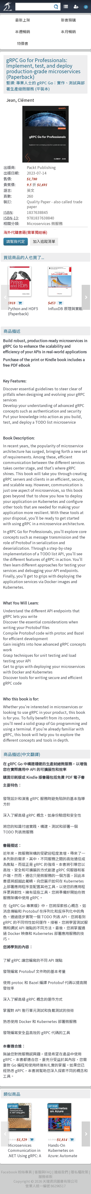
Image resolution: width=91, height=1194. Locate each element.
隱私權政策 (79, 1171)
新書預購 (68, 20)
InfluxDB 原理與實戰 (65, 308)
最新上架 (22, 20)
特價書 (22, 43)
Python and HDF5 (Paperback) (23, 311)
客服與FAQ (43, 1171)
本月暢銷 (68, 31)
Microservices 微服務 (45, 223)
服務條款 (45, 1176)
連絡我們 (61, 1171)
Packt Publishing (41, 167)
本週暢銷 (22, 31)
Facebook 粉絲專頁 (16, 1171)
